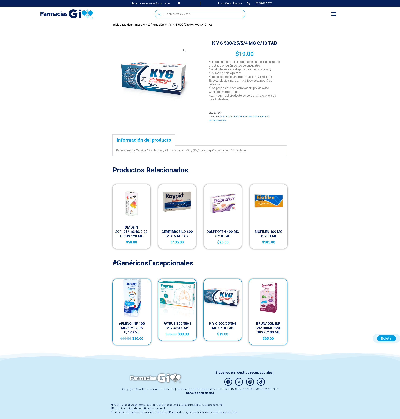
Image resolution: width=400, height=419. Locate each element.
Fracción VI (160, 24)
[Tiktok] (261, 382)
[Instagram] (250, 382)
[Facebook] (228, 382)
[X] (239, 382)
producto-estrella (217, 120)
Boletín (386, 338)
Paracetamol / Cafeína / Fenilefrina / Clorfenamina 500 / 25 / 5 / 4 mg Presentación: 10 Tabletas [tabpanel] (181, 150)
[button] (185, 50)
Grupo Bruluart (240, 116)
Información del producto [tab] (144, 140)
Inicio (116, 24)
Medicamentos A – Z (136, 24)
